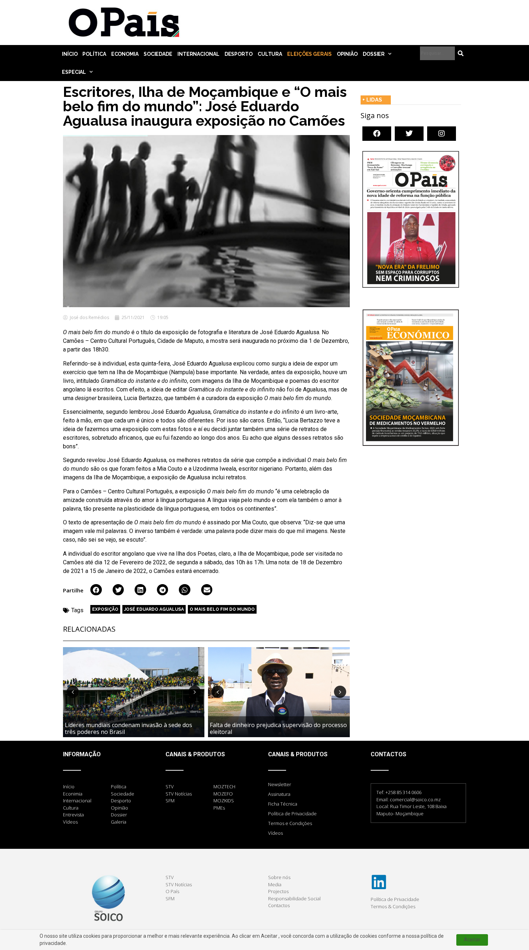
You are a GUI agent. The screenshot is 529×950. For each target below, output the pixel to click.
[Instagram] (441, 133)
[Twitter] (409, 133)
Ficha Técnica (282, 804)
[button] (96, 590)
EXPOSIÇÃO (105, 609)
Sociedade (158, 54)
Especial (74, 72)
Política (94, 54)
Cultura (270, 54)
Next (195, 692)
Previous (73, 692)
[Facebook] (376, 133)
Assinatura (279, 794)
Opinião (347, 54)
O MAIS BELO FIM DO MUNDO (222, 609)
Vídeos (275, 833)
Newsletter (279, 784)
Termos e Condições (290, 823)
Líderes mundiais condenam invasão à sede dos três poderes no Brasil (128, 728)
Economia (125, 54)
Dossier (374, 54)
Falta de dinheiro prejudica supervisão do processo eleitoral (278, 728)
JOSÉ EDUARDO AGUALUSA (154, 609)
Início (69, 54)
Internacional (198, 54)
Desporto (239, 54)
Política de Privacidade (292, 813)
